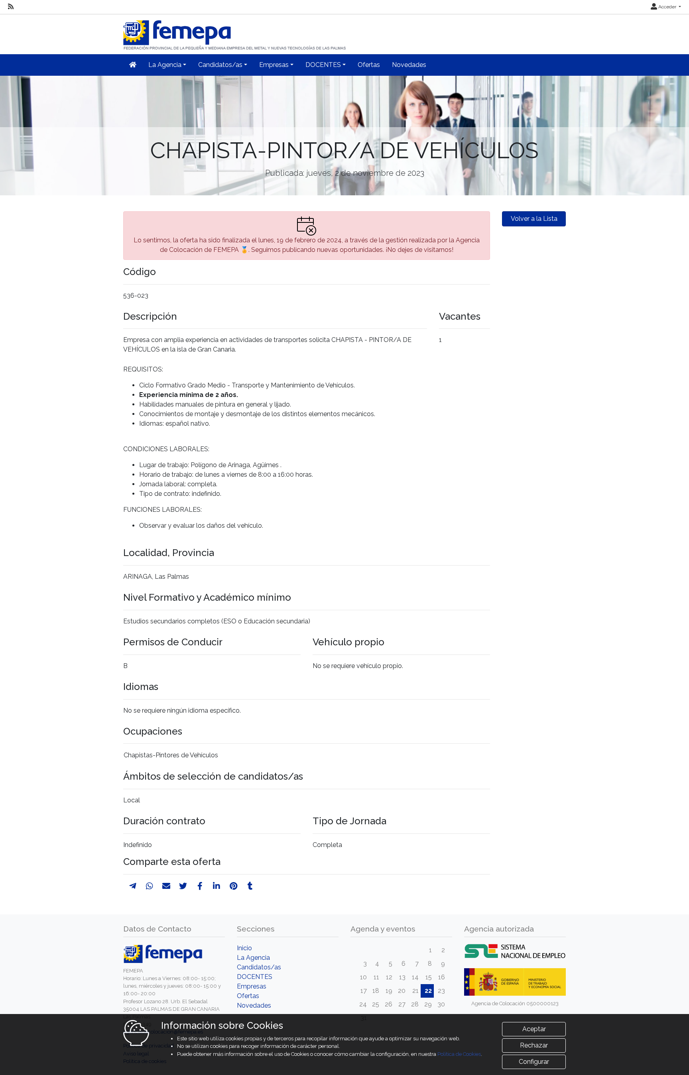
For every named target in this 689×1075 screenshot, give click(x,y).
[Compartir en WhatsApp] (149, 886)
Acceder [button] (667, 7)
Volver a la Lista (534, 218)
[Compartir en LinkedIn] (216, 886)
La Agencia (253, 957)
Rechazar (534, 1045)
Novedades (409, 65)
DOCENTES (254, 977)
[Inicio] (235, 31)
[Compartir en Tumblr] (250, 886)
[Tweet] (183, 886)
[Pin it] (233, 886)
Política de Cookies (459, 1054)
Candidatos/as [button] (220, 65)
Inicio (244, 948)
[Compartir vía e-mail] (166, 886)
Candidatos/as (259, 967)
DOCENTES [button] (323, 65)
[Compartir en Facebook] (200, 886)
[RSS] (11, 7)
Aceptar (534, 1029)
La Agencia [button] (164, 65)
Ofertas (369, 65)
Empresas (251, 986)
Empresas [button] (274, 65)
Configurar (534, 1061)
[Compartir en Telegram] (132, 886)
